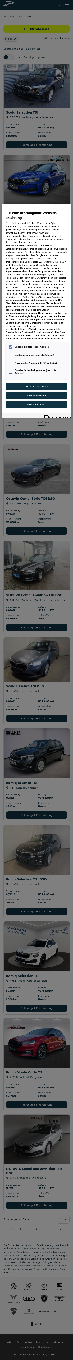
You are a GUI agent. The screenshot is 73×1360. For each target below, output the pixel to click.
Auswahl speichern (36, 395)
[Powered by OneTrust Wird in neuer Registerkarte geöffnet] (56, 416)
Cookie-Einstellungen (36, 404)
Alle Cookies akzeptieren (36, 387)
